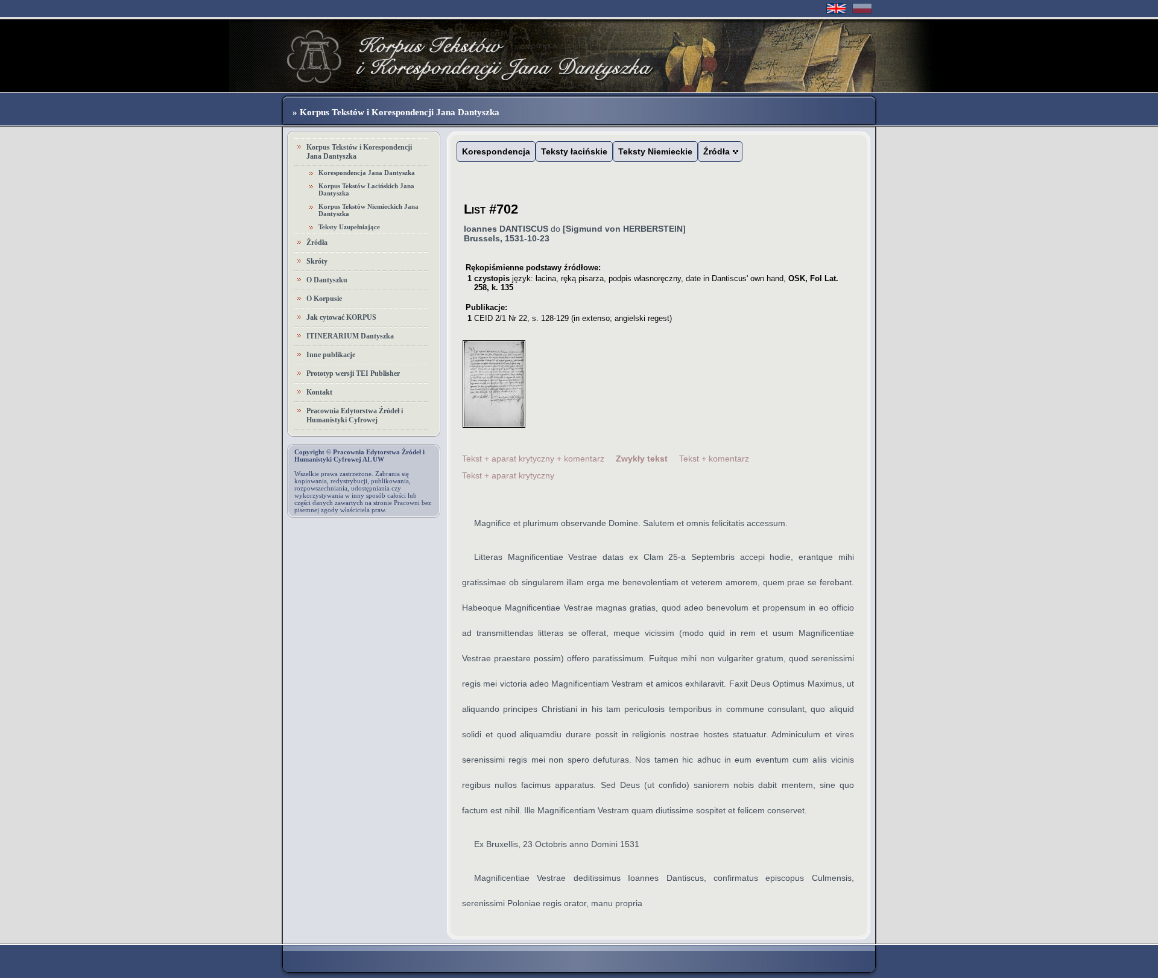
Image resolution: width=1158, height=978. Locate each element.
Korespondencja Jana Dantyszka (366, 172)
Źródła (316, 242)
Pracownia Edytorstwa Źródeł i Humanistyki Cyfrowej (354, 415)
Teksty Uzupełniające (349, 226)
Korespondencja (496, 151)
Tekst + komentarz (714, 458)
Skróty (316, 261)
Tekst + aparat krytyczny (508, 475)
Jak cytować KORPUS (341, 317)
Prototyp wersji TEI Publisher (353, 373)
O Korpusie (324, 298)
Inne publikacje (330, 355)
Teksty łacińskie (574, 151)
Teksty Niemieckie (655, 151)
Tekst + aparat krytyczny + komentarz (533, 458)
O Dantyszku (326, 280)
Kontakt (319, 392)
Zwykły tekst (642, 458)
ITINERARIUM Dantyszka (350, 336)
